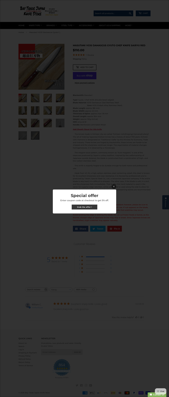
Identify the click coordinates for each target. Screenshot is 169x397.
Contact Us (158, 395)
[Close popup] (114, 186)
